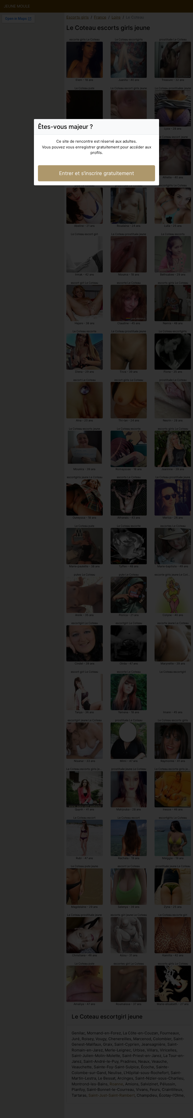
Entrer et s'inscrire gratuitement (96, 173)
